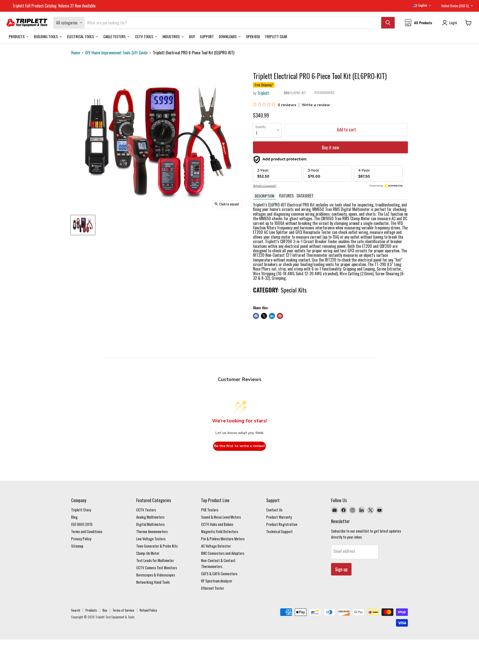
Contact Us (274, 509)
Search (75, 610)
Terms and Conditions (86, 531)
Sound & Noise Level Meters (221, 517)
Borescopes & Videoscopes (155, 574)
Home (75, 52)
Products (91, 610)
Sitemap (77, 546)
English (422, 5)
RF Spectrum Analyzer (216, 580)
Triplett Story (81, 509)
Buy (105, 610)
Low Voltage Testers (150, 538)
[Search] (388, 22)
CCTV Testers (146, 509)
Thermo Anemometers (152, 531)
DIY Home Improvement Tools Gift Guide (116, 52)
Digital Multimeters (150, 524)
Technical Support (279, 531)
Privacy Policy (81, 538)
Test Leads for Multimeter (155, 560)
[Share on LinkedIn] (272, 316)
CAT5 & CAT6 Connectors (219, 573)
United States (455, 5)
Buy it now (330, 147)
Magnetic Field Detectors (219, 531)
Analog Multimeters (150, 517)
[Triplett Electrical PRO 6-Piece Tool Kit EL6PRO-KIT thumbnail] (83, 225)
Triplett (263, 93)
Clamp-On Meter (147, 553)
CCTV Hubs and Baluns (217, 524)
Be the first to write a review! (239, 446)
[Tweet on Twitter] (264, 316)
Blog (74, 517)
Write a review (316, 105)
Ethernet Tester (212, 588)
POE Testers (209, 509)
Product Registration (281, 524)
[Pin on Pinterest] (280, 316)
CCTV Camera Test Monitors (156, 567)
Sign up (341, 569)
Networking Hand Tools (153, 582)
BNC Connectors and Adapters (222, 553)
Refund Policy (148, 610)
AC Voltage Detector (216, 546)
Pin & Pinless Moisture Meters (222, 538)
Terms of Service (123, 610)
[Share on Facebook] (256, 316)
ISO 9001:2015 (82, 524)
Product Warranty (279, 517)
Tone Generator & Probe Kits (157, 546)
